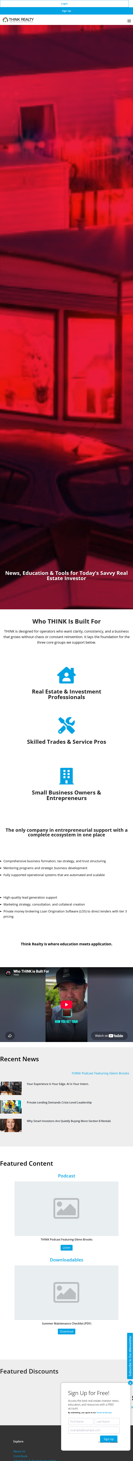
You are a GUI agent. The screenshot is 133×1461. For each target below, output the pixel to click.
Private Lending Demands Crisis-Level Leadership (59, 1102)
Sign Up (66, 10)
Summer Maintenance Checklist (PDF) (66, 1323)
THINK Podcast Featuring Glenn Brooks (80, 1073)
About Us (19, 1451)
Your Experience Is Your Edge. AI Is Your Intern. (58, 1084)
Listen (66, 1248)
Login (64, 3)
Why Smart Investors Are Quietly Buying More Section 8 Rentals (69, 1121)
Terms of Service (104, 1412)
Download (66, 1331)
